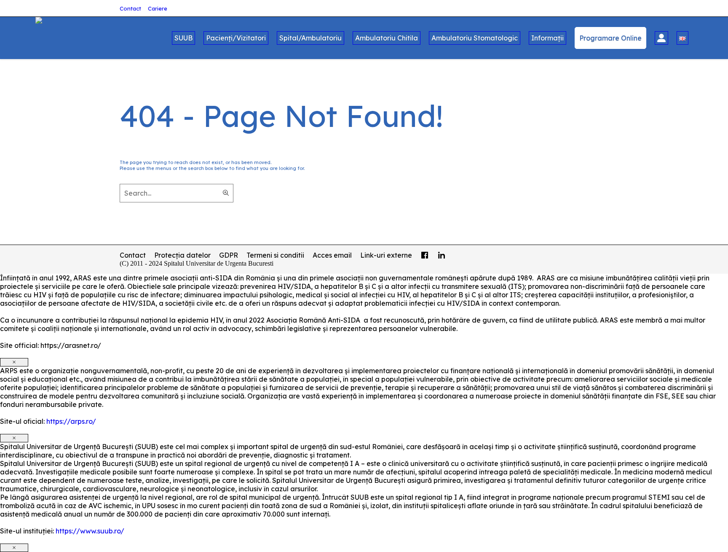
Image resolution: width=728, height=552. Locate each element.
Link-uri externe (386, 255)
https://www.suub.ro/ (90, 531)
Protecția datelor (182, 255)
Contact (130, 8)
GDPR (228, 255)
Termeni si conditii (275, 255)
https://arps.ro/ (71, 421)
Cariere (157, 8)
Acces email (332, 255)
